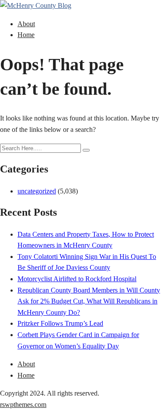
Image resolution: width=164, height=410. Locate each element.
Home (26, 34)
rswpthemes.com (23, 404)
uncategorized (36, 191)
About (26, 24)
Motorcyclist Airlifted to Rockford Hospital (76, 279)
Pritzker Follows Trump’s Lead (60, 323)
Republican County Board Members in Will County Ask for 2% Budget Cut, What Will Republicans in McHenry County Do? (88, 301)
